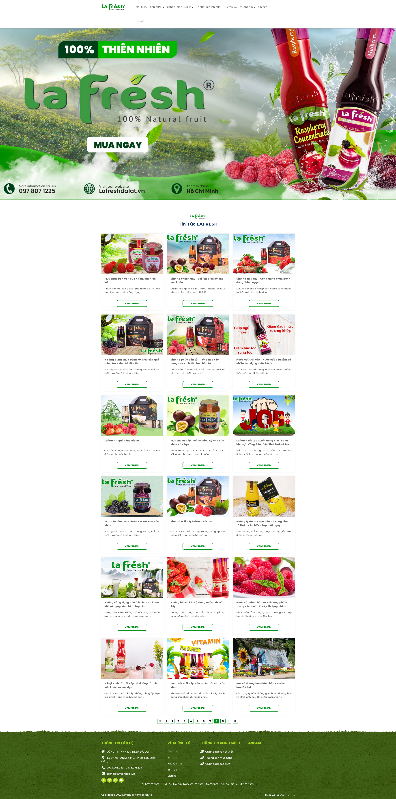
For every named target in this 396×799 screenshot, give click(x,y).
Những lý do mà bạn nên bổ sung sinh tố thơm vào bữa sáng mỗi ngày (262, 523)
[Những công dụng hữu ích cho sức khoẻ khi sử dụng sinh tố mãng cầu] (132, 577)
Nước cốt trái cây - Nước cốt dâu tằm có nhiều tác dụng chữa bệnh (263, 361)
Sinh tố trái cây (151, 784)
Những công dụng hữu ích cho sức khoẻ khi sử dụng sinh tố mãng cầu (131, 604)
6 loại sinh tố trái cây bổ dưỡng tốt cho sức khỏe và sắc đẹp (131, 685)
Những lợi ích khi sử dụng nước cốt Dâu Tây (197, 604)
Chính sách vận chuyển (219, 751)
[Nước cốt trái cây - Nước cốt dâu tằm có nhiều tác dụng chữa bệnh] (264, 335)
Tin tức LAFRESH (198, 224)
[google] (115, 780)
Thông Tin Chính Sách (220, 743)
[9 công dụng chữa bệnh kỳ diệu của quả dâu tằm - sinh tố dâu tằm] (132, 335)
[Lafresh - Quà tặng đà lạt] (132, 415)
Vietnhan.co (287, 795)
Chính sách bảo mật (217, 763)
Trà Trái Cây (213, 784)
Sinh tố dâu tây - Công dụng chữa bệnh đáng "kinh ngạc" (263, 280)
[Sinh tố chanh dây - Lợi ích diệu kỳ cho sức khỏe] (198, 254)
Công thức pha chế (179, 7)
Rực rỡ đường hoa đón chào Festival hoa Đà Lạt (261, 685)
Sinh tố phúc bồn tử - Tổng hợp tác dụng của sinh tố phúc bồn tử (194, 361)
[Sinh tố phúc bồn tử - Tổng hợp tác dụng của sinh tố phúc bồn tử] (198, 335)
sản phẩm (156, 7)
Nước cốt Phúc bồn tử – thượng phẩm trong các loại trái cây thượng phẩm (261, 604)
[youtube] (121, 780)
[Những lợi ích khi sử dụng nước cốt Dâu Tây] (198, 577)
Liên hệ (140, 21)
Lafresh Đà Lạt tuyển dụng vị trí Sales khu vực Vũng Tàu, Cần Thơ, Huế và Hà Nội (262, 444)
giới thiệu (141, 7)
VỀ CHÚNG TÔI (180, 743)
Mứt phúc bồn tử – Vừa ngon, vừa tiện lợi (130, 280)
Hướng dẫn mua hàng (218, 757)
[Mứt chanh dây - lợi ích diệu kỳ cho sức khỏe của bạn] (198, 415)
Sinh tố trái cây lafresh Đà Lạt (191, 521)
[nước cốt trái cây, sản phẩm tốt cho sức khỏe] (198, 658)
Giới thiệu (173, 751)
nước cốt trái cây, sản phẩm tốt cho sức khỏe (197, 685)
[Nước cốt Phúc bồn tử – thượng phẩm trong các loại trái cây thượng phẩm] (264, 577)
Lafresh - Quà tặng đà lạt (121, 440)
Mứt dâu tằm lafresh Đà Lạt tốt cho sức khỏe (131, 523)
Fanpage (254, 743)
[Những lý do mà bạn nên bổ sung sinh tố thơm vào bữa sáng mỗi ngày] (264, 496)
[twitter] (109, 780)
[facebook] (103, 780)
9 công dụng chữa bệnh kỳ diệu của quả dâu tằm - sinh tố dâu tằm (131, 361)
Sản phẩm (174, 757)
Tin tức (262, 7)
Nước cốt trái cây (193, 784)
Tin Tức (172, 769)
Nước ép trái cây (172, 784)
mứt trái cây (247, 784)
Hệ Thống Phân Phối (208, 7)
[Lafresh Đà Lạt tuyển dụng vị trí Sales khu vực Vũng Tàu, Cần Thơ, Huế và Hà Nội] (264, 415)
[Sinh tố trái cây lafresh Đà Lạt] (198, 496)
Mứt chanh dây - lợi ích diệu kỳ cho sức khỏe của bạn (197, 442)
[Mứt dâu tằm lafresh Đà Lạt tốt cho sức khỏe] (132, 496)
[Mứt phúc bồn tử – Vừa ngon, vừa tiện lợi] (132, 254)
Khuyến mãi (230, 7)
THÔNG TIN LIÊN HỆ (117, 743)
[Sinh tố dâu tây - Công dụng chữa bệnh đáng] (264, 254)
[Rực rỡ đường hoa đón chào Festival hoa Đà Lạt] (264, 658)
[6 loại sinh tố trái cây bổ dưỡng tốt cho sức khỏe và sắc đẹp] (132, 658)
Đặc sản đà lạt (230, 784)
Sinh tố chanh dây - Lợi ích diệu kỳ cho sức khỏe (197, 280)
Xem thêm (132, 303)
